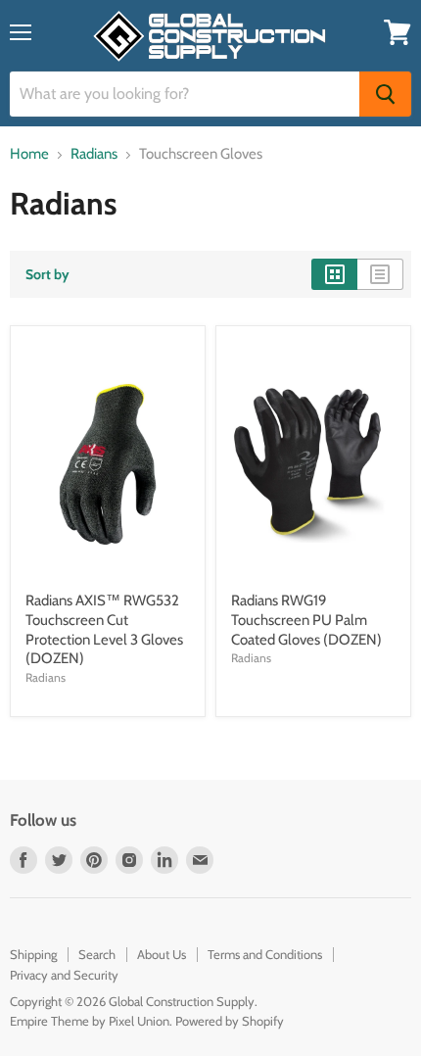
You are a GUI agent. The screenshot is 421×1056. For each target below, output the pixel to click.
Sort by (47, 274)
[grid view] (334, 274)
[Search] (385, 94)
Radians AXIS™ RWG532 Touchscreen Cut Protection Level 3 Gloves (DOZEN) (104, 629)
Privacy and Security (64, 975)
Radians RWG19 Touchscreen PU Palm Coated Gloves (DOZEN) (306, 620)
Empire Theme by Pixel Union (89, 1021)
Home (29, 154)
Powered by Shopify (229, 1021)
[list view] (380, 274)
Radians (93, 154)
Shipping (33, 954)
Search (97, 954)
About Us (161, 954)
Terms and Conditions (265, 954)
